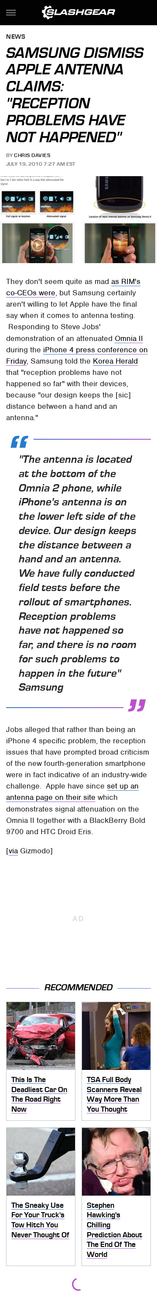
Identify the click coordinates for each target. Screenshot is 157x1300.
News (15, 37)
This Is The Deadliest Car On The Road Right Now (39, 1094)
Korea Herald (115, 361)
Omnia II (129, 338)
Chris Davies (32, 155)
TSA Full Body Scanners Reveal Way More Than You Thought (114, 1094)
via (13, 851)
